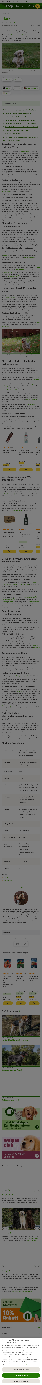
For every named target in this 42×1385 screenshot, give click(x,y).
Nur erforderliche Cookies (21, 1381)
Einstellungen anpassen (21, 1369)
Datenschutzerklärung (24, 1365)
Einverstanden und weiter (21, 1375)
